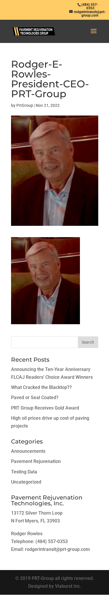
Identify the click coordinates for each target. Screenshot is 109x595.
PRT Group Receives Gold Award (45, 408)
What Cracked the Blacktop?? (41, 387)
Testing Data (24, 472)
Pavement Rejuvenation (36, 461)
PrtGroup (24, 105)
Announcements (28, 451)
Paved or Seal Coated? (34, 397)
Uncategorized (26, 482)
